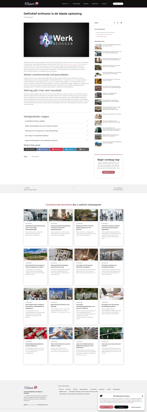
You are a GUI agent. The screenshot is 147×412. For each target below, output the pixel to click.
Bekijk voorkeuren (136, 407)
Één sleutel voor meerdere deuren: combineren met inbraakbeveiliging (112, 87)
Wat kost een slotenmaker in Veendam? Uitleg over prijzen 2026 (111, 121)
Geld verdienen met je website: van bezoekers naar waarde (74, 393)
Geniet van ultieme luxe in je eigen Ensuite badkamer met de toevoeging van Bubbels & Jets (112, 108)
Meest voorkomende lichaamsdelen (106, 32)
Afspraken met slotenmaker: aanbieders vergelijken (110, 94)
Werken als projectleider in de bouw (112, 114)
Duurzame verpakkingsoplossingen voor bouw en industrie (85, 306)
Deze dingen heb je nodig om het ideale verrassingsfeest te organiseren (34, 306)
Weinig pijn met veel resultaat (104, 34)
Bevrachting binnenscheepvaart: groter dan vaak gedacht (111, 135)
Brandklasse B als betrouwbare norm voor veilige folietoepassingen (112, 52)
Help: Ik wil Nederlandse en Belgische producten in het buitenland (85, 345)
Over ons (64, 3)
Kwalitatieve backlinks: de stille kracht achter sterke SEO (83, 391)
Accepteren (106, 407)
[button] (142, 396)
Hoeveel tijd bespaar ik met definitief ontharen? (56, 140)
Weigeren (121, 407)
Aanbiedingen (29, 17)
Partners (85, 3)
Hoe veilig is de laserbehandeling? (56, 135)
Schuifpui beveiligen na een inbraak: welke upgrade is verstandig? (112, 73)
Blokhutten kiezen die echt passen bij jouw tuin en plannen (111, 66)
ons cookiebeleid (129, 402)
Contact (104, 3)
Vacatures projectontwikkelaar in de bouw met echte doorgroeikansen (112, 59)
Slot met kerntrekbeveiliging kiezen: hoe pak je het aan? (112, 45)
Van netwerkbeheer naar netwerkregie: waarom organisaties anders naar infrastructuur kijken (112, 129)
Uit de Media (76, 3)
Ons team (68, 389)
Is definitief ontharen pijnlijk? (56, 121)
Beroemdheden (84, 389)
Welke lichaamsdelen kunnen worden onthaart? (56, 126)
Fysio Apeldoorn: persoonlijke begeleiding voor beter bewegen (111, 101)
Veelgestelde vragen (102, 36)
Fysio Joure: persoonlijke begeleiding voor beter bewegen (112, 142)
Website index (63, 391)
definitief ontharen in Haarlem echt (71, 64)
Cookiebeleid (116, 389)
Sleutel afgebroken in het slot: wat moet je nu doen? (111, 80)
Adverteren (95, 3)
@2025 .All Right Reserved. (36, 404)
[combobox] (118, 4)
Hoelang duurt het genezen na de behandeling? (56, 131)
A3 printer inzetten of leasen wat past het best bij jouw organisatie (111, 227)
